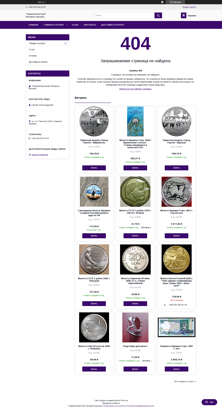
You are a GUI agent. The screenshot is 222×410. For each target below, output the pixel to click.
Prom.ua (124, 400)
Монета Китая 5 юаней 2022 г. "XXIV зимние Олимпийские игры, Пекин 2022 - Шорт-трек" (176, 282)
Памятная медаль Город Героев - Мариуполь (94, 141)
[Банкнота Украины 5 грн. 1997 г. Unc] (176, 327)
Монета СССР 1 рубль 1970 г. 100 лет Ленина (135, 211)
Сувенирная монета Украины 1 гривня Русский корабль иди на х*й (94, 213)
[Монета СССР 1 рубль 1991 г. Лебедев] (94, 259)
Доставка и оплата (112, 25)
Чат (212, 402)
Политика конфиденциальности (140, 406)
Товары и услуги (53, 25)
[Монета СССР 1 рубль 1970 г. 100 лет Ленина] (135, 191)
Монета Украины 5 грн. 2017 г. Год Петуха (176, 211)
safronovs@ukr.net (40, 154)
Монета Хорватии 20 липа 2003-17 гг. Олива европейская (135, 280)
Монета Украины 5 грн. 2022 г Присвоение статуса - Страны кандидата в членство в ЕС (135, 144)
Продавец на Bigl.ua (111, 403)
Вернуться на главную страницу (135, 89)
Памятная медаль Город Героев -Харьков (176, 141)
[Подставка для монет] (135, 327)
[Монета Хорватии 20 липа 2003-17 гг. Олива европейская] (135, 259)
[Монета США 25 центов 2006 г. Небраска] (94, 327)
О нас (75, 25)
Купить (94, 168)
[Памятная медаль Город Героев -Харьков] (176, 121)
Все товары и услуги (184, 381)
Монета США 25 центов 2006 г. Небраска (94, 347)
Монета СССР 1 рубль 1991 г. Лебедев (94, 279)
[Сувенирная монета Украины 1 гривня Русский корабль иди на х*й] (94, 191)
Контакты (90, 25)
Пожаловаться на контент (114, 406)
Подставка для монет (135, 346)
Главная (33, 25)
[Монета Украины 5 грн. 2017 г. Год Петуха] (176, 191)
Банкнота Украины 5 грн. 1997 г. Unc (176, 347)
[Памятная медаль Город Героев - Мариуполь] (94, 121)
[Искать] (158, 15)
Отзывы (33, 55)
